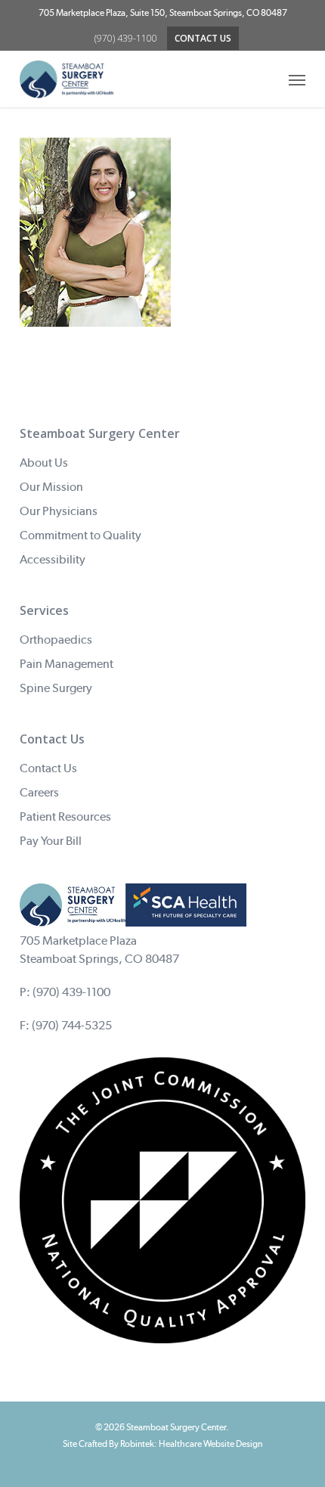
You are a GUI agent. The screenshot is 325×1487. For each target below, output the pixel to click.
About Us (44, 462)
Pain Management (66, 664)
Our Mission (51, 487)
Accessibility (52, 559)
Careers (39, 792)
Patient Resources (65, 816)
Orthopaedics (56, 639)
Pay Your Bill (51, 841)
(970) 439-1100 (71, 992)
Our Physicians (59, 511)
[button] (297, 79)
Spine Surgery (56, 688)
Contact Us (48, 768)
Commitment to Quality (80, 535)
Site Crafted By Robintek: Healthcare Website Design (162, 1444)
